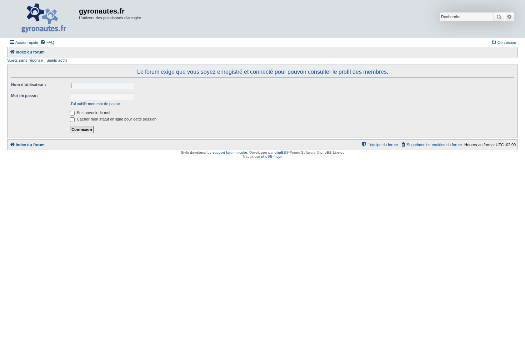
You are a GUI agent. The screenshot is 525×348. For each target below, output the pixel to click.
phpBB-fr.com (272, 156)
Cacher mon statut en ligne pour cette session (116, 119)
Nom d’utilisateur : (28, 84)
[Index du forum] (44, 19)
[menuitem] (47, 42)
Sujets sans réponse (25, 60)
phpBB (280, 152)
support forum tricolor (229, 152)
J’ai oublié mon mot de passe (95, 104)
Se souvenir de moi (93, 113)
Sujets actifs (57, 60)
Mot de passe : (25, 95)
